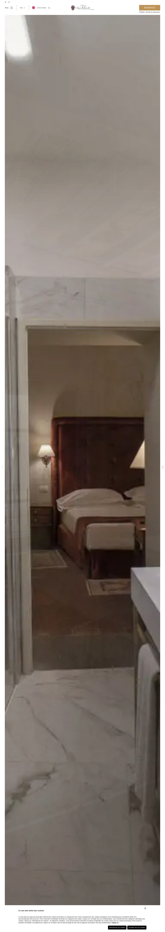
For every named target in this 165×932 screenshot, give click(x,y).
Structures (41, 8)
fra (21, 8)
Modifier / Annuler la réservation (149, 12)
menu (7, 8)
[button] (162, 467)
